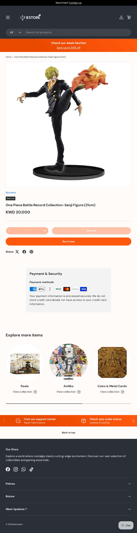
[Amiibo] (68, 362)
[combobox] (68, 32)
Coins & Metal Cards (112, 386)
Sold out (91, 230)
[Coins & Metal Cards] (112, 362)
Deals (25, 386)
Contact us (75, 2)
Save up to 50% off (68, 47)
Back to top (68, 432)
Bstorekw (11, 192)
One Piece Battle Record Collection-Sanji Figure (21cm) (40, 57)
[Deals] (25, 362)
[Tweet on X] (17, 251)
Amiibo (68, 386)
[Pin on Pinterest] (31, 251)
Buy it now (69, 241)
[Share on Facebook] (24, 251)
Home (8, 57)
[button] (129, 17)
